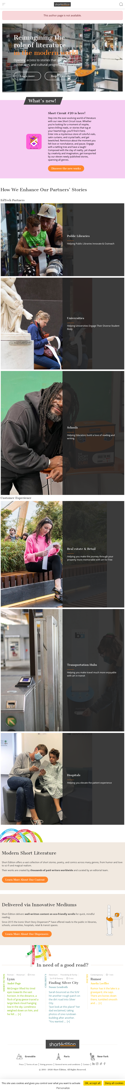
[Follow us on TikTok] (100, 1064)
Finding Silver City (64, 983)
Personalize (63, 1088)
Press (21, 1064)
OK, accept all (92, 1083)
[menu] (4, 4)
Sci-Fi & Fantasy (56, 978)
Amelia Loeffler (100, 983)
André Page (14, 983)
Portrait (10, 974)
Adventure (53, 974)
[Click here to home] (62, 1044)
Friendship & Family (69, 974)
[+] (19, 1014)
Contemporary (97, 974)
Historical (20, 974)
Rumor (96, 979)
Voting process (46, 1064)
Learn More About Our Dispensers (26, 933)
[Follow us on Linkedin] (93, 1064)
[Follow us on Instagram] (97, 1064)
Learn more (27, 76)
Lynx (11, 979)
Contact (86, 1064)
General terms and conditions (67, 1064)
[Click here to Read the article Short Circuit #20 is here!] (34, 141)
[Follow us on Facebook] (104, 1064)
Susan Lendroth (58, 987)
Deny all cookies (114, 1083)
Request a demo (61, 76)
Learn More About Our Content (25, 879)
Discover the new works (66, 168)
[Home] (62, 4)
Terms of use (32, 1064)
